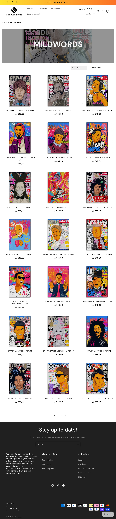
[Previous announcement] (37, 2)
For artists (46, 464)
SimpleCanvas (17, 517)
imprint (81, 460)
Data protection (85, 472)
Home (4, 22)
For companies (48, 468)
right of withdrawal (86, 468)
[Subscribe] (77, 444)
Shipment (82, 477)
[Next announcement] (78, 2)
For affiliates (47, 460)
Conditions (82, 464)
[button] (30, 8)
